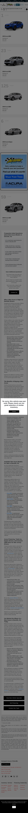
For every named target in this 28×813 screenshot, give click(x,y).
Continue (14, 411)
